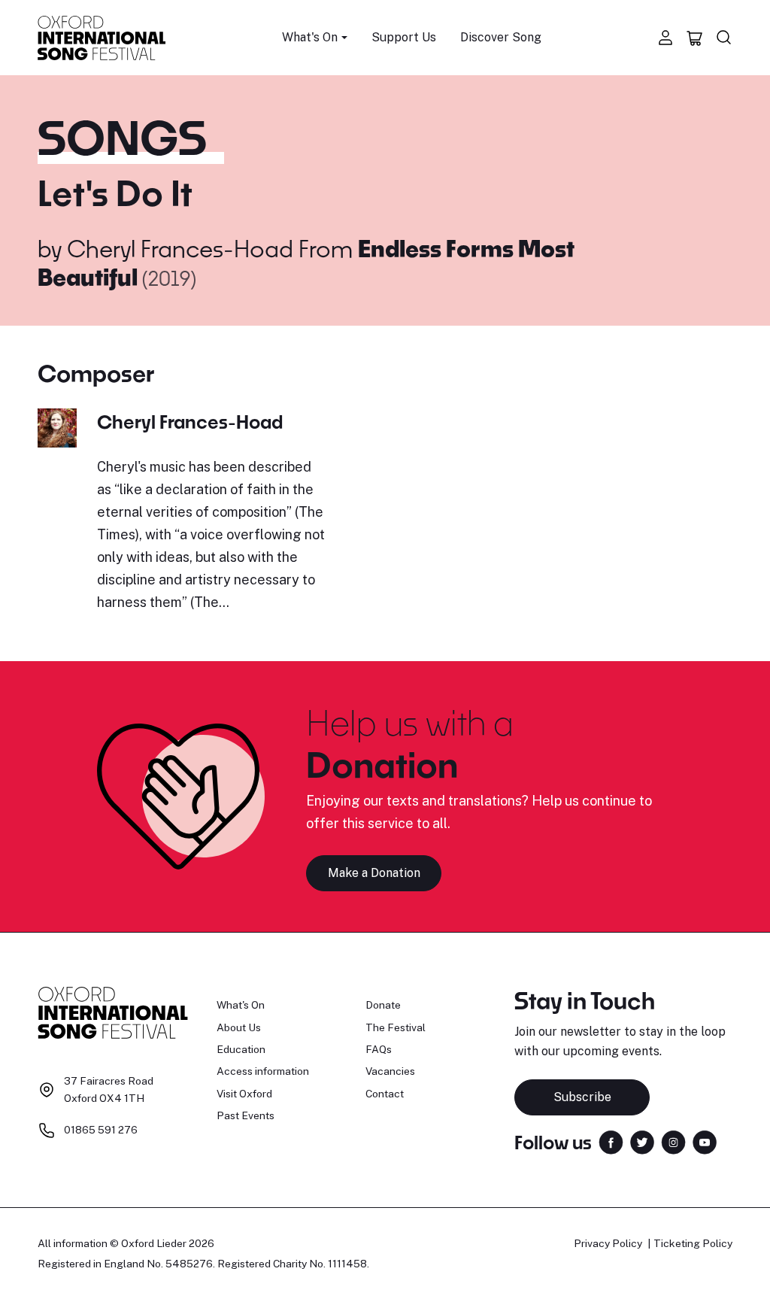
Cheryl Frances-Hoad (180, 248)
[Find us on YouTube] (705, 1141)
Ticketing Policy (692, 1243)
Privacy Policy (608, 1243)
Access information (263, 1071)
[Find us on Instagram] (673, 1141)
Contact (384, 1094)
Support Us (403, 37)
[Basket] (695, 37)
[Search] (724, 38)
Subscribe (582, 1097)
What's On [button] (310, 37)
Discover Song (500, 37)
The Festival (395, 1027)
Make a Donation (374, 873)
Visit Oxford (244, 1094)
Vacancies (390, 1071)
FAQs (378, 1049)
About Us (239, 1027)
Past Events (245, 1115)
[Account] (665, 38)
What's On (241, 1005)
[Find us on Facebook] (611, 1141)
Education (241, 1049)
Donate (383, 1005)
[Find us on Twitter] (642, 1141)
